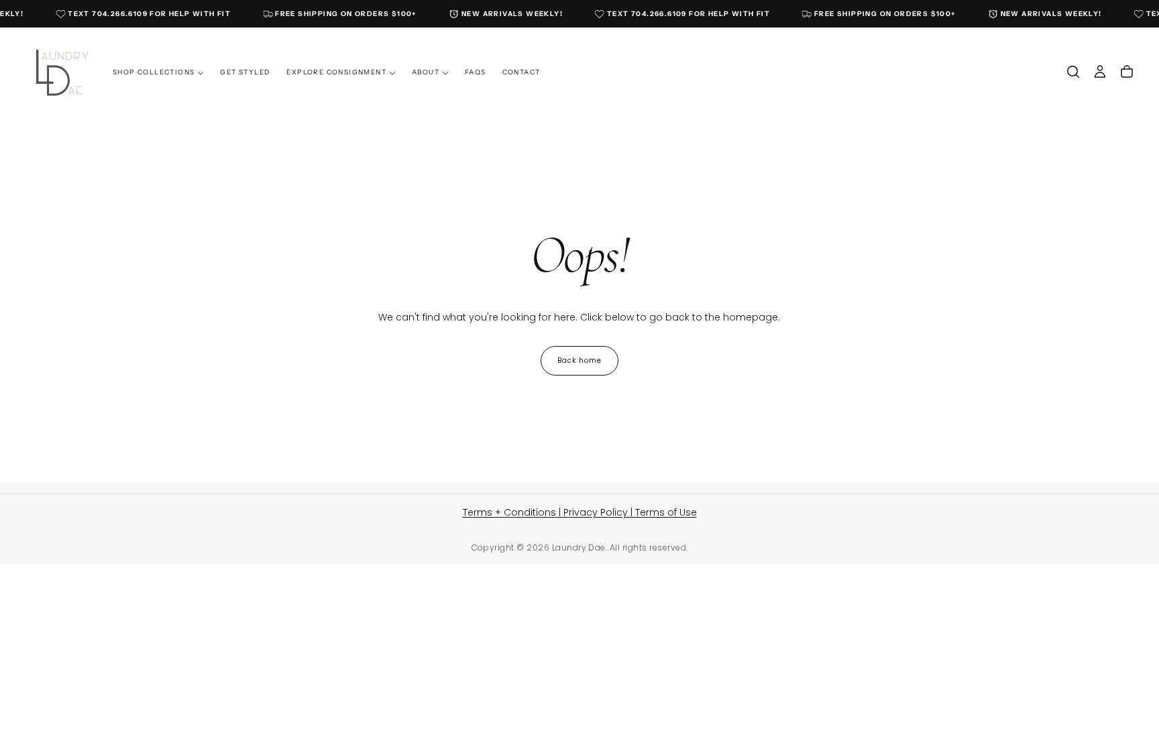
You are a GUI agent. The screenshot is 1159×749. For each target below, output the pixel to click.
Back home (579, 360)
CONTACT (521, 72)
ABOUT (425, 72)
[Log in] (1100, 71)
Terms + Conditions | (513, 512)
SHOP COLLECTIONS (154, 72)
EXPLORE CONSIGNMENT (336, 72)
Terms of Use (666, 512)
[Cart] (1127, 71)
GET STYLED (245, 72)
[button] (1073, 71)
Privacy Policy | (599, 512)
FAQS (475, 72)
